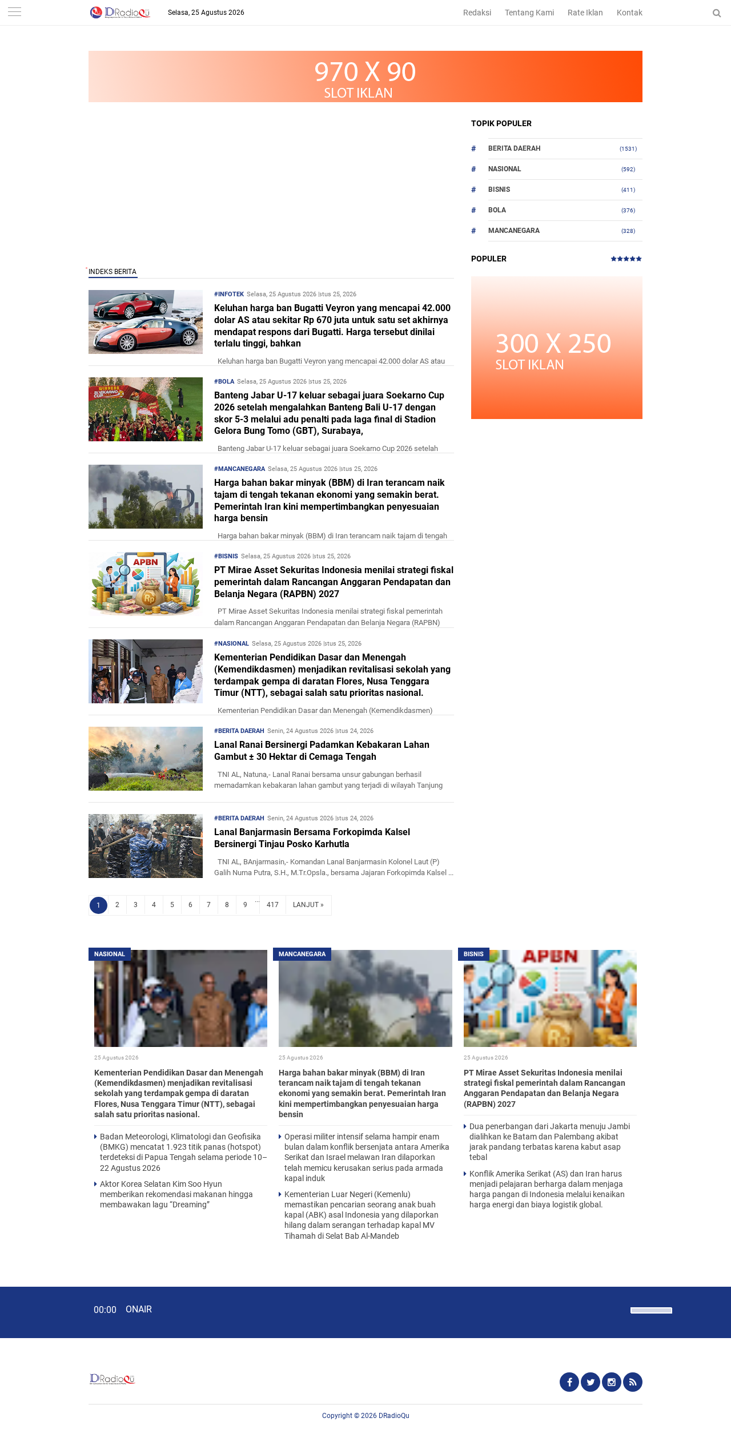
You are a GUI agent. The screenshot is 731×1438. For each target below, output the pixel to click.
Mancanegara (514, 231)
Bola (497, 210)
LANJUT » (308, 905)
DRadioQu (394, 1416)
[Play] (37, 1311)
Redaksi (477, 12)
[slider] (650, 1317)
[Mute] (617, 1309)
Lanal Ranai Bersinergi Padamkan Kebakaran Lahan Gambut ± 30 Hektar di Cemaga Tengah (321, 750)
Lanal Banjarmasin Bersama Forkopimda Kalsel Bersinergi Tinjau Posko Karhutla (312, 838)
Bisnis (499, 190)
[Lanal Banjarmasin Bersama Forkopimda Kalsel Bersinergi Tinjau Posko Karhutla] (146, 874)
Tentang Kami (529, 12)
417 (273, 905)
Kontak (629, 12)
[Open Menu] (14, 13)
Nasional (504, 169)
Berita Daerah (514, 148)
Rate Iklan (585, 12)
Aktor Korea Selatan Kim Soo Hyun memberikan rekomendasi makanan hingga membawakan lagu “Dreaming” (176, 1194)
